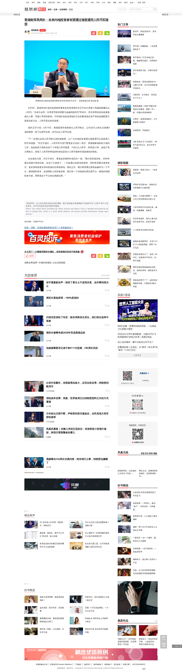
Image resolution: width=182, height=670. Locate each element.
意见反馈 (117, 664)
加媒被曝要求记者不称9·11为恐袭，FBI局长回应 (72, 347)
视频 (38, 2)
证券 (55, 10)
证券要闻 (63, 10)
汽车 (81, 2)
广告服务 (78, 664)
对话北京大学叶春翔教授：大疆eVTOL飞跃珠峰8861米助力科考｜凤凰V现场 (137, 335)
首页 (27, 2)
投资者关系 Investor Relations (61, 664)
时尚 (75, 2)
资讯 (33, 2)
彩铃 (151, 453)
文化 (103, 2)
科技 (92, 2)
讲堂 (143, 453)
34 (109, 341)
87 (109, 467)
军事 (98, 2)
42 (109, 306)
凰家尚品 (123, 620)
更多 (131, 3)
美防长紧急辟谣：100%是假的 (62, 297)
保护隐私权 (97, 664)
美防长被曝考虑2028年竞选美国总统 (65, 332)
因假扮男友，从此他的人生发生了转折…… (127, 472)
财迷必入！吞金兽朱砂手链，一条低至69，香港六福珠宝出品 (148, 641)
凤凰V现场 (124, 294)
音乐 (147, 453)
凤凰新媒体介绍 (41, 664)
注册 (139, 2)
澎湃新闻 (35, 30)
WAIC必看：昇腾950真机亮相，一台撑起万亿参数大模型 (137, 327)
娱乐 (64, 2)
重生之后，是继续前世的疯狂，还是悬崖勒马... (148, 473)
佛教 (114, 2)
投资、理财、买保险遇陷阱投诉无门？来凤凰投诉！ (48, 227)
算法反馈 (106, 275)
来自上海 (44, 33)
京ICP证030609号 (138, 664)
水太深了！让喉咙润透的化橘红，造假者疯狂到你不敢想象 (52, 251)
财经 (58, 2)
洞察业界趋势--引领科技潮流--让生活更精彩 (44, 262)
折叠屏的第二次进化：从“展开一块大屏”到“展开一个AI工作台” (138, 348)
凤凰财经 (143, 373)
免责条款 (107, 664)
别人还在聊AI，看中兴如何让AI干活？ (136, 342)
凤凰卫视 (51, 2)
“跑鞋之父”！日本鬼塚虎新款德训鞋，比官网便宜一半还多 (127, 641)
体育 (70, 2)
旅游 (109, 2)
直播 (44, 2)
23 (109, 356)
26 (109, 406)
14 (109, 437)
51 (109, 325)
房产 (86, 2)
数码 (126, 2)
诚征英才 (87, 664)
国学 (120, 2)
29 (109, 290)
